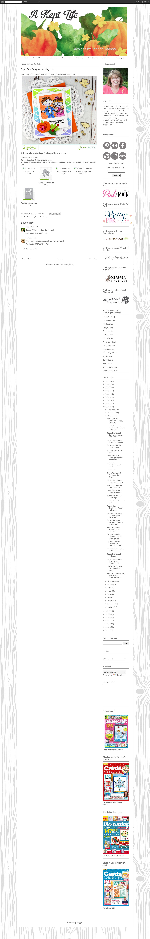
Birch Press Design (110, 320)
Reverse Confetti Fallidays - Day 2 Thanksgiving (114, 537)
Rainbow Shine (112, 470)
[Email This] (50, 214)
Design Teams (51, 58)
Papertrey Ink (108, 331)
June (110, 591)
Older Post (93, 259)
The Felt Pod (108, 364)
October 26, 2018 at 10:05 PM (37, 244)
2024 (108, 387)
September (112, 581)
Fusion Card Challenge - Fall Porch (114, 465)
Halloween (30, 217)
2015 (108, 617)
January (111, 607)
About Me (37, 58)
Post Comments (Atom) (65, 264)
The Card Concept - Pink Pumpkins (114, 486)
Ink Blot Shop (108, 324)
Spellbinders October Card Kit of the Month (115, 568)
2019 (108, 404)
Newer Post (26, 259)
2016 (108, 614)
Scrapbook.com (109, 349)
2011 (108, 630)
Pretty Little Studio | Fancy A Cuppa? (114, 491)
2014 (108, 621)
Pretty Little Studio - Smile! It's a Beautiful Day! (114, 561)
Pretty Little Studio (109, 342)
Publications (66, 58)
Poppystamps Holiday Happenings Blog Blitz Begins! (115, 515)
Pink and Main (108, 335)
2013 (108, 624)
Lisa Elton (30, 227)
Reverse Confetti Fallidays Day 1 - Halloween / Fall (114, 544)
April (109, 597)
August (110, 585)
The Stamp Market (110, 367)
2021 (108, 397)
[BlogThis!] (53, 214)
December (112, 410)
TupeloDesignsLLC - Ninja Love (114, 555)
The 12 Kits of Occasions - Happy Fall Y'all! (115, 421)
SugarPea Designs (42, 217)
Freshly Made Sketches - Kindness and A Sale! (115, 428)
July (109, 588)
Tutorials (79, 58)
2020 (108, 400)
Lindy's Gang (108, 328)
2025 (108, 384)
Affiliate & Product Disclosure (99, 58)
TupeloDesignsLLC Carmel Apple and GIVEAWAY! (114, 435)
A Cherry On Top (109, 317)
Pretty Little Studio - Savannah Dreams (115, 481)
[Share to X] (55, 214)
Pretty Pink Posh (109, 346)
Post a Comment (30, 249)
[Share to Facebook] (57, 214)
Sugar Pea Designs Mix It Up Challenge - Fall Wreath (115, 522)
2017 (108, 611)
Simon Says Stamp (110, 353)
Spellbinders (107, 356)
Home (25, 58)
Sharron (29, 238)
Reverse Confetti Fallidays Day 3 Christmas (113, 529)
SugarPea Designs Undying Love (114, 446)
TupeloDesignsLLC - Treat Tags (114, 497)
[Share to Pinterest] (59, 214)
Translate (120, 675)
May (109, 594)
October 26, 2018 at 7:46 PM (36, 233)
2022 (108, 394)
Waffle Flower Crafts (110, 371)
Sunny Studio (108, 360)
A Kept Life (41, 14)
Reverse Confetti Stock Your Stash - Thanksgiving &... (115, 575)
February (111, 604)
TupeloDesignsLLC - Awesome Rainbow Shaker (115, 475)
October (111, 416)
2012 (108, 627)
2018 (108, 407)
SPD (61, 174)
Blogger (79, 923)
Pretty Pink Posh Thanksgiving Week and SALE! (115, 458)
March (110, 600)
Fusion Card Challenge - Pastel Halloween (114, 508)
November (112, 413)
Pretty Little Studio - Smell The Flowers (115, 441)
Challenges (120, 58)
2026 (108, 381)
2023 (108, 391)
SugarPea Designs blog (43, 74)
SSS (66, 174)
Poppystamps (108, 338)
